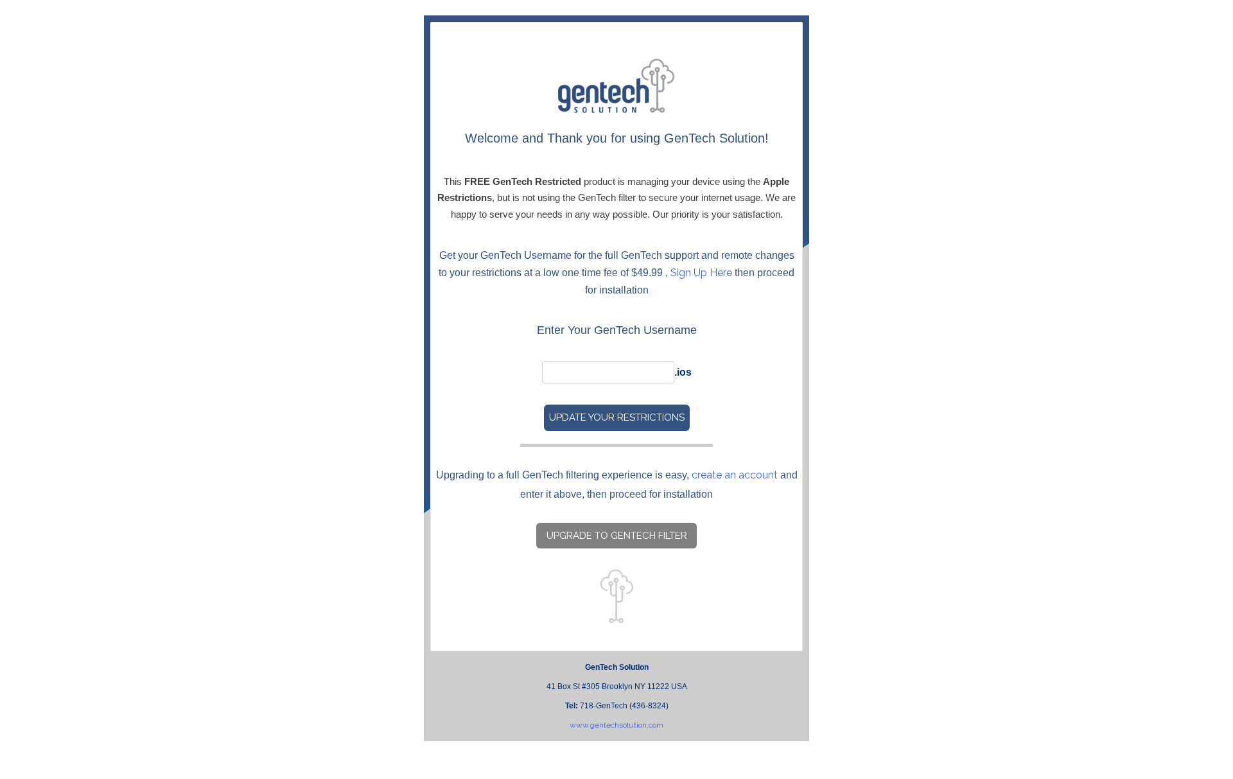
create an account (735, 475)
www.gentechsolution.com (616, 725)
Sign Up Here (701, 273)
